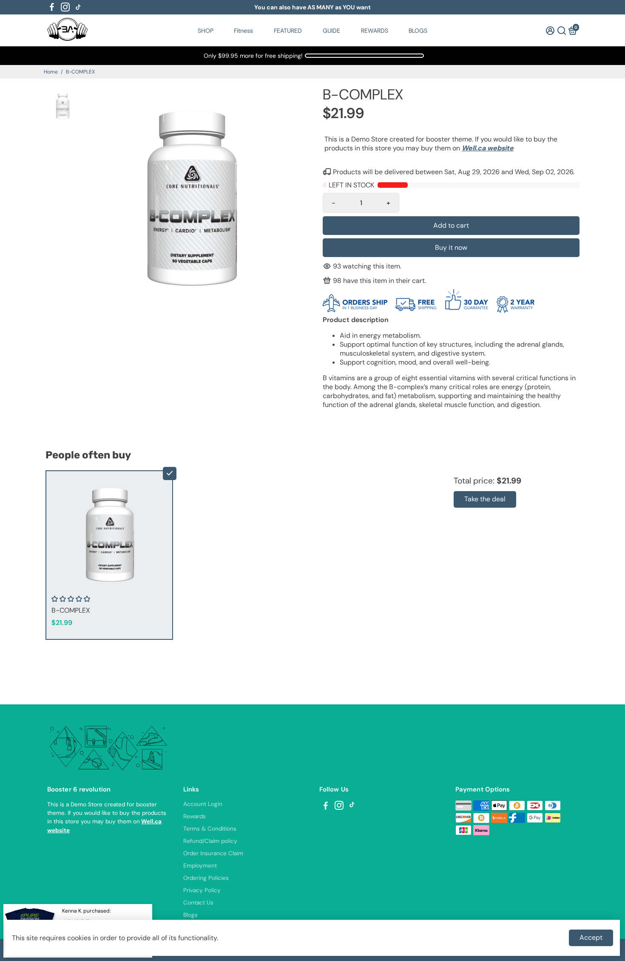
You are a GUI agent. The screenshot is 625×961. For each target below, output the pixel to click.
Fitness (243, 30)
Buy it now (451, 247)
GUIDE (331, 30)
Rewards (194, 816)
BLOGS (418, 30)
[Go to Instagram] (65, 7)
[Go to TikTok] (78, 7)
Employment (200, 865)
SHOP (205, 30)
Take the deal (485, 499)
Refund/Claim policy (210, 841)
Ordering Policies (206, 878)
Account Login (202, 804)
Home (51, 71)
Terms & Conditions (209, 828)
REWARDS (374, 30)
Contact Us (198, 902)
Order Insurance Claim (213, 853)
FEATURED (288, 30)
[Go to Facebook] (52, 7)
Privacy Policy (202, 890)
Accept (591, 937)
